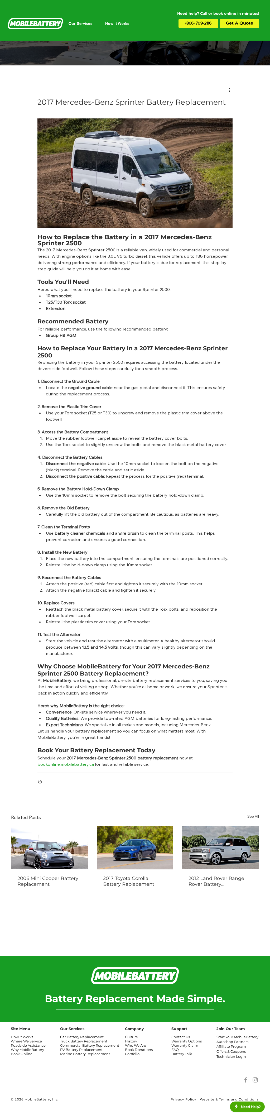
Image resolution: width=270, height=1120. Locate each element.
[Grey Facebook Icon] (245, 1079)
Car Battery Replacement (82, 1037)
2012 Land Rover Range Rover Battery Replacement (216, 881)
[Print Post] (39, 781)
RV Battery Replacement (81, 1049)
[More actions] (229, 90)
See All (253, 816)
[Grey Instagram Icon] (255, 1079)
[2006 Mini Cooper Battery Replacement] (49, 847)
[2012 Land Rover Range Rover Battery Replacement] (220, 847)
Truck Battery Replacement (83, 1041)
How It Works (22, 1037)
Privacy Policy (183, 1099)
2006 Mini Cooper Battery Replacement (47, 881)
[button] (80, 23)
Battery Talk (181, 1054)
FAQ (175, 1049)
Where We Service (26, 1041)
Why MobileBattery (27, 1049)
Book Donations (139, 1049)
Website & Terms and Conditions (229, 1099)
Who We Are (135, 1045)
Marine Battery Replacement (85, 1054)
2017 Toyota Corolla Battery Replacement (128, 881)
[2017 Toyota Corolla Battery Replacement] (135, 847)
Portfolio (132, 1054)
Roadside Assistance (28, 1045)
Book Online (21, 1054)
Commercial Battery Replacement (89, 1045)
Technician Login (231, 1056)
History (131, 1041)
